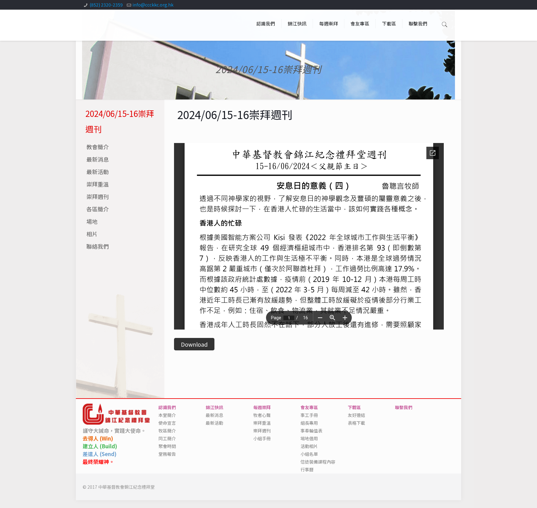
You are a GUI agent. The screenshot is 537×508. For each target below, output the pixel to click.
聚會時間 (167, 446)
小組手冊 (262, 438)
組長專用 (309, 423)
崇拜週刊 (97, 196)
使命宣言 (167, 423)
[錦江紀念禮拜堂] (104, 24)
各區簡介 (97, 209)
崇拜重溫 (97, 184)
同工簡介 (167, 438)
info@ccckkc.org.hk (152, 5)
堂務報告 (167, 454)
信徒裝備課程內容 (318, 462)
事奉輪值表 (311, 430)
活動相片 (309, 446)
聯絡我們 (97, 246)
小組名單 (309, 454)
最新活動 (97, 172)
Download (194, 344)
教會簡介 (97, 147)
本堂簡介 (167, 415)
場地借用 (309, 438)
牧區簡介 (167, 430)
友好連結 (356, 415)
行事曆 (307, 469)
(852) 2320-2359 (106, 5)
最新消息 (97, 159)
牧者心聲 (262, 415)
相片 (92, 234)
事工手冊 (309, 415)
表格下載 (356, 423)
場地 (92, 221)
